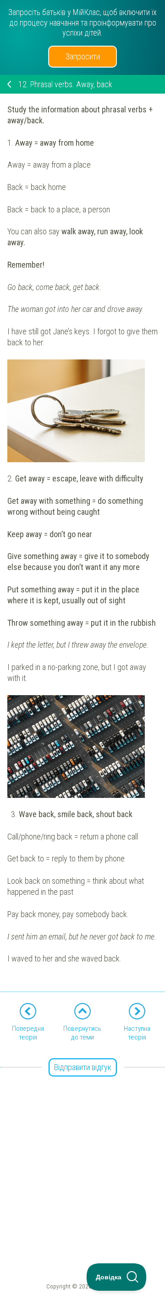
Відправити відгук (82, 1067)
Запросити (83, 56)
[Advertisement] (82, 1150)
